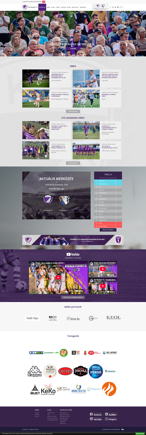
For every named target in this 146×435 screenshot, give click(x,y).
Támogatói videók (52, 420)
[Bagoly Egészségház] (50, 371)
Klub (52, 7)
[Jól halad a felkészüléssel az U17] (86, 159)
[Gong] (32, 318)
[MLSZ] (63, 353)
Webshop (83, 7)
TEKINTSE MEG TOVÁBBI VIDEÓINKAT (73, 297)
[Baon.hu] (73, 318)
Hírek (48, 7)
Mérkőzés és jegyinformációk (64, 413)
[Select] (35, 389)
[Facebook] (110, 7)
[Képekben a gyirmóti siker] (86, 107)
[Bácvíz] (79, 389)
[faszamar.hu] (122, 429)
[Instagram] (113, 7)
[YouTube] (118, 7)
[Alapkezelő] (63, 389)
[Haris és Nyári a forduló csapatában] (35, 107)
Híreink (37, 416)
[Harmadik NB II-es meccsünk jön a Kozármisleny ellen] (35, 87)
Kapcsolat (75, 7)
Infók (69, 7)
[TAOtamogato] (94, 389)
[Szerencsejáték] (36, 353)
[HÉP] (94, 353)
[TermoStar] (111, 371)
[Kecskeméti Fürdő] (96, 371)
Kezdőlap (42, 7)
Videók (37, 413)
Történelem (50, 413)
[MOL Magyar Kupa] (76, 353)
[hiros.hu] (53, 318)
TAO (48, 414)
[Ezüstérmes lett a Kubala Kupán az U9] (35, 159)
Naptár (63, 7)
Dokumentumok (52, 418)
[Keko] (48, 389)
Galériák (37, 414)
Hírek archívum (73, 111)
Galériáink (63, 423)
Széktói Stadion (52, 416)
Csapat (57, 7)
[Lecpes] (65, 371)
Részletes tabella (108, 230)
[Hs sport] (110, 353)
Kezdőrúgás (63, 420)
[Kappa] (35, 371)
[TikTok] (120, 7)
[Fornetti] (109, 389)
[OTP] (51, 353)
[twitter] (115, 7)
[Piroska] (80, 371)
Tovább (73, 48)
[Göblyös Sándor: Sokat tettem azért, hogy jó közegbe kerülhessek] (86, 87)
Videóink (62, 422)
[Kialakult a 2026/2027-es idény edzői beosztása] (35, 139)
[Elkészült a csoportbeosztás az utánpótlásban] (86, 139)
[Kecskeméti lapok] (113, 317)
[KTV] (93, 319)
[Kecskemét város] (85, 353)
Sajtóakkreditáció (65, 416)
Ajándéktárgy (64, 418)
